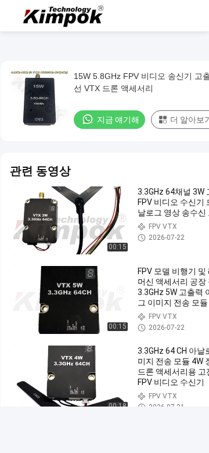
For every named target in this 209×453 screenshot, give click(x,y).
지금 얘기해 (118, 119)
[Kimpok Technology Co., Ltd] (64, 15)
